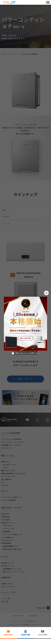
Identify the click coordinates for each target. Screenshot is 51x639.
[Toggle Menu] (48, 2)
